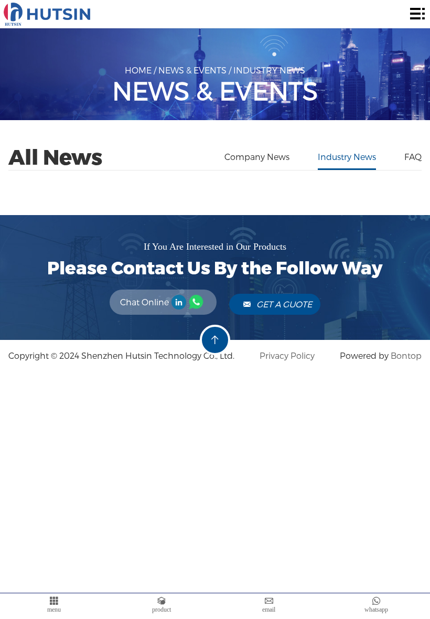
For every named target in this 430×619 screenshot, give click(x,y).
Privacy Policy (286, 355)
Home (138, 70)
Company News (256, 157)
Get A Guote (284, 304)
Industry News (269, 70)
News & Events (192, 70)
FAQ (413, 157)
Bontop (406, 355)
